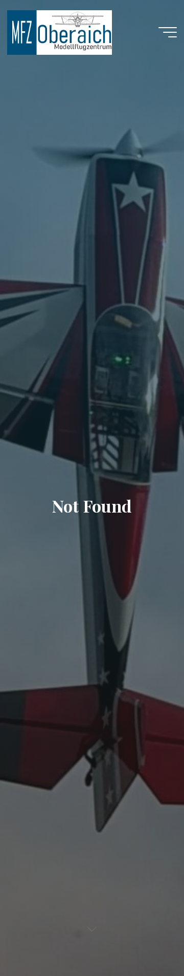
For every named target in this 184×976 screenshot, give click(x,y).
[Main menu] (167, 32)
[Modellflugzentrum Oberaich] (59, 31)
